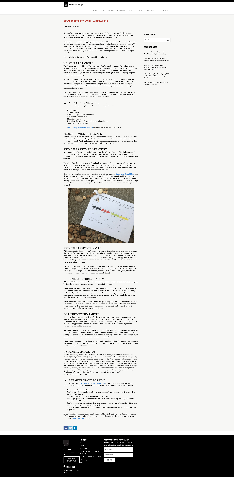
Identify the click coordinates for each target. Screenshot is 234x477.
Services (141, 10)
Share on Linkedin (75, 428)
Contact (166, 10)
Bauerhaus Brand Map (125, 174)
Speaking (83, 459)
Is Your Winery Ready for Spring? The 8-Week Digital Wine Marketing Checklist (157, 76)
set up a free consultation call (93, 383)
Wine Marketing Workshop (116, 10)
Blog (81, 462)
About (102, 10)
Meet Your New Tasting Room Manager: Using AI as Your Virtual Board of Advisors (155, 67)
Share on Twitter (70, 428)
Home (95, 10)
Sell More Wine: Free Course (91, 457)
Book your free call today (82, 418)
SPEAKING (132, 10)
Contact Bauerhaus (71, 460)
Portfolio (150, 10)
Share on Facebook (66, 428)
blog (158, 10)
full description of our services (80, 128)
